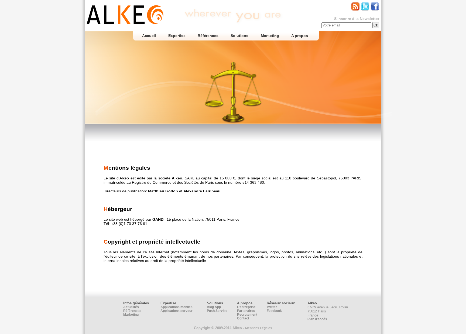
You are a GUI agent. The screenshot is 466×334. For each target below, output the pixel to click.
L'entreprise (246, 307)
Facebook (274, 311)
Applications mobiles (176, 307)
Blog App (214, 307)
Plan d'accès (317, 319)
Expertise (176, 35)
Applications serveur (176, 311)
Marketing (270, 35)
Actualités (131, 307)
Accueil (149, 35)
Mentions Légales (258, 328)
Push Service (217, 311)
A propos (299, 35)
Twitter (272, 307)
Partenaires (246, 311)
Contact (243, 318)
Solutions (239, 35)
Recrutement (247, 314)
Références (208, 35)
